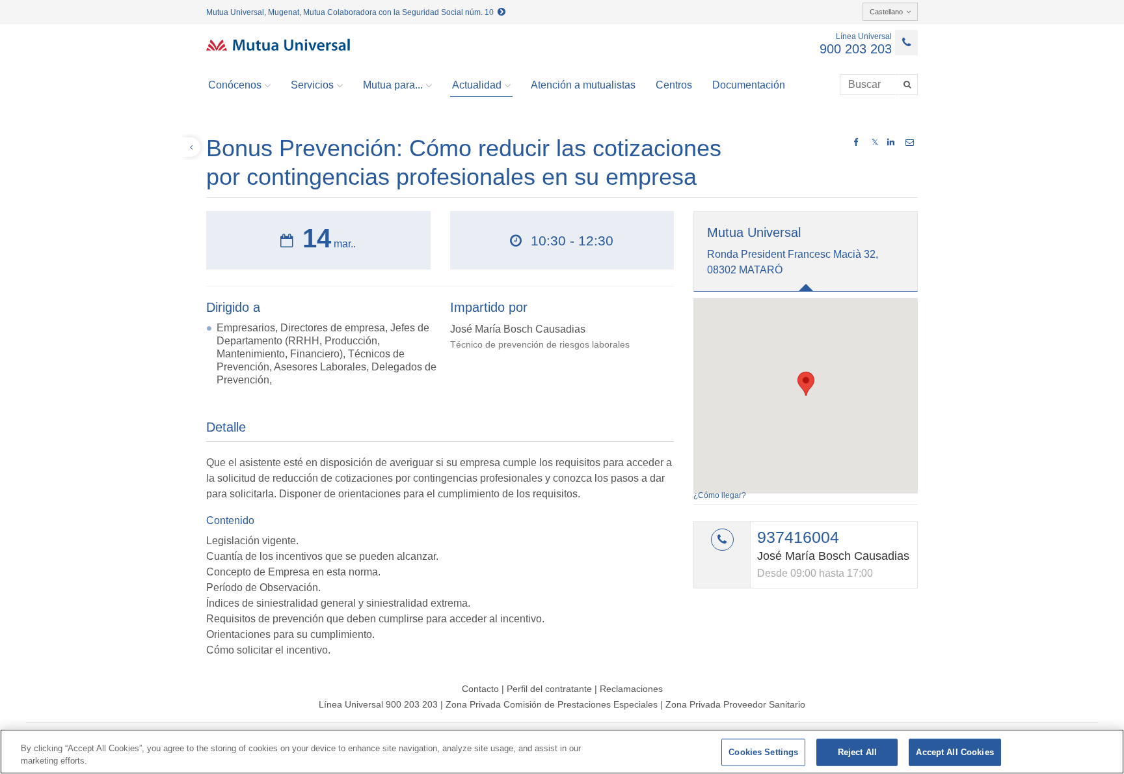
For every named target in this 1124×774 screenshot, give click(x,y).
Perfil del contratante (549, 689)
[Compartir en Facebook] (856, 142)
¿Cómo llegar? (719, 495)
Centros (674, 84)
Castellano (886, 12)
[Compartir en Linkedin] (891, 142)
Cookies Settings (763, 752)
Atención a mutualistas (583, 84)
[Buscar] (908, 84)
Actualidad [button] (477, 84)
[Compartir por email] (910, 142)
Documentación (748, 84)
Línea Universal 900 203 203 (378, 704)
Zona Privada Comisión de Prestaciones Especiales (552, 704)
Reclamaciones (631, 689)
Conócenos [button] (234, 84)
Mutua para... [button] (393, 84)
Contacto (480, 689)
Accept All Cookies (954, 752)
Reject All (857, 752)
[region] (562, 751)
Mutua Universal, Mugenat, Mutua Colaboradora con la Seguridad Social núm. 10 (352, 12)
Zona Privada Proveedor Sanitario (735, 704)
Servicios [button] (312, 84)
